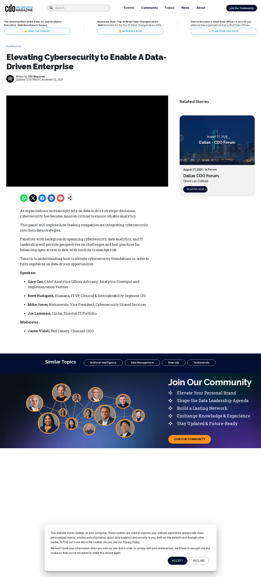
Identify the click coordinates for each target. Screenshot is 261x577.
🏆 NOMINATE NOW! (130, 31)
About (200, 8)
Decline (199, 560)
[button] (103, 363)
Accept (177, 560)
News (186, 8)
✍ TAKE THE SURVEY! (37, 31)
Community (149, 8)
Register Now (195, 189)
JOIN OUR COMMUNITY (192, 440)
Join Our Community (241, 8)
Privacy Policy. (131, 542)
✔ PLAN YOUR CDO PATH (223, 31)
